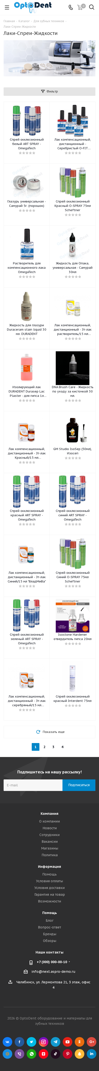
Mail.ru (7, 1054)
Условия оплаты (49, 881)
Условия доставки (49, 888)
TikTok (55, 1054)
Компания (49, 813)
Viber (19, 1054)
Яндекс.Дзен (43, 1054)
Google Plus (91, 1042)
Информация (49, 866)
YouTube (67, 1042)
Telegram (55, 1042)
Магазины (49, 848)
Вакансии (50, 841)
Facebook (19, 1042)
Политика (50, 855)
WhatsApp (31, 1054)
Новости (50, 828)
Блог (50, 920)
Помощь (49, 874)
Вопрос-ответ (49, 927)
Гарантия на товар (49, 894)
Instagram (43, 1042)
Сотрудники (49, 835)
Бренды (49, 934)
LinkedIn (91, 1054)
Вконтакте (7, 1042)
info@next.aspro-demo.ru (53, 971)
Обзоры (49, 941)
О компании (49, 821)
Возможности (49, 901)
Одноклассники (79, 1042)
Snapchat (79, 1054)
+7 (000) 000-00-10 (52, 962)
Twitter (31, 1042)
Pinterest (67, 1054)
